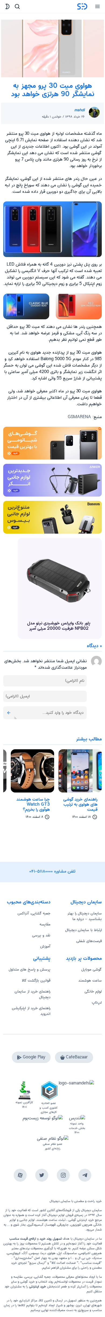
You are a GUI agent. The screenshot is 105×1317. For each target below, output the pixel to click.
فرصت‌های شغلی (89, 941)
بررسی (28, 1276)
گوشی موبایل (91, 969)
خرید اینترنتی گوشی (80, 1219)
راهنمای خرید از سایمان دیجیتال (32, 994)
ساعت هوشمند (90, 980)
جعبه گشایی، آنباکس (34, 913)
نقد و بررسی (41, 935)
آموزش (45, 946)
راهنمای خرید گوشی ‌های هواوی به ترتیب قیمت (80, 804)
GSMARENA (79, 417)
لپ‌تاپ (97, 1002)
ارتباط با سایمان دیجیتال (83, 930)
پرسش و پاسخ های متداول (29, 969)
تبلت (62, 1219)
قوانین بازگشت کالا (36, 980)
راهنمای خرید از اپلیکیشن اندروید (31, 1011)
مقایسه (45, 924)
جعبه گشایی (42, 1276)
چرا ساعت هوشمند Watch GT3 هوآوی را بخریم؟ (33, 804)
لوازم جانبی (27, 1219)
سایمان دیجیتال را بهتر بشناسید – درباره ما (84, 916)
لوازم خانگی (93, 991)
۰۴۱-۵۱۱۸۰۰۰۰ (41, 871)
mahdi (79, 110)
